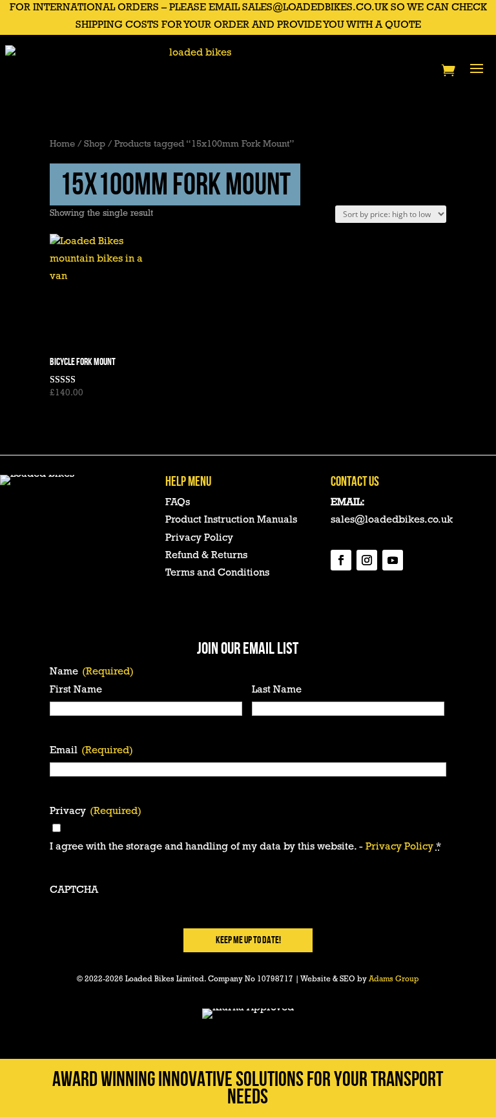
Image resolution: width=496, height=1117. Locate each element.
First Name (76, 690)
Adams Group (394, 980)
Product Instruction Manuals (231, 521)
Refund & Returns (206, 556)
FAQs (177, 503)
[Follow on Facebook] (341, 560)
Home (62, 145)
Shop (94, 145)
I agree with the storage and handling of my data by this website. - (245, 847)
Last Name (277, 690)
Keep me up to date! (248, 940)
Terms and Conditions (217, 574)
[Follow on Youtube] (392, 560)
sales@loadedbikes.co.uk (392, 521)
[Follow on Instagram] (366, 560)
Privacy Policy (199, 539)
